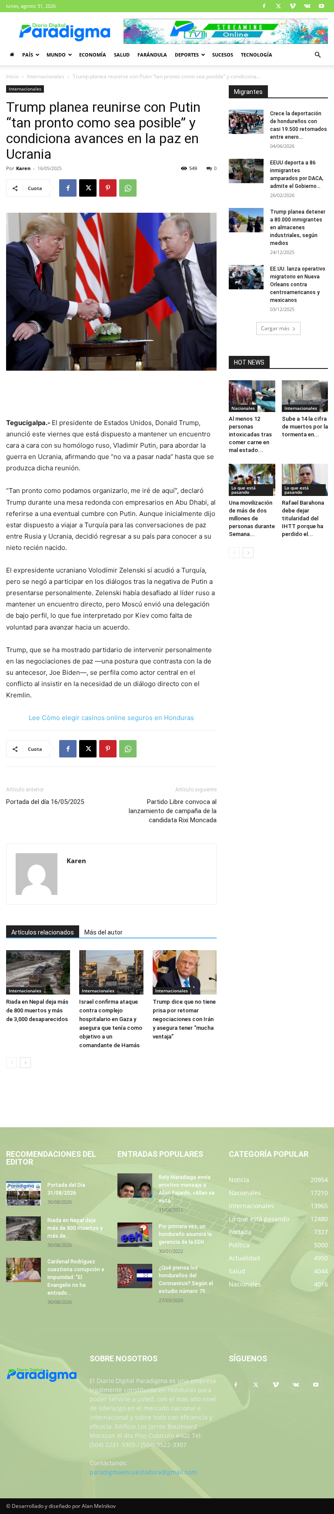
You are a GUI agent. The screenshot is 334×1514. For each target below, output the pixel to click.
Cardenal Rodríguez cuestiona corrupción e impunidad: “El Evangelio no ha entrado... (75, 1277)
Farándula (152, 54)
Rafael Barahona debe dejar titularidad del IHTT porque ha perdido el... (303, 518)
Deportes (187, 54)
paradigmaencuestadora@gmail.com (143, 1472)
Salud (122, 54)
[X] (278, 6)
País (27, 54)
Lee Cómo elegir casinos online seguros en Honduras (111, 717)
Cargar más (275, 328)
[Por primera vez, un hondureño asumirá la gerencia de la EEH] (134, 1235)
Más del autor (103, 932)
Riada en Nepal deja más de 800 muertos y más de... (75, 1228)
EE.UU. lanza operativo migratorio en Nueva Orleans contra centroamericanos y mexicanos (297, 284)
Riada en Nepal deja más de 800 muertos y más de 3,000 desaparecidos (37, 1010)
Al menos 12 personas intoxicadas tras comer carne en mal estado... (250, 434)
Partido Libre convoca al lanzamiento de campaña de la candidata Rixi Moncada (173, 811)
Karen (23, 168)
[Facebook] (264, 6)
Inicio (12, 76)
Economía (92, 54)
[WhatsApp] (128, 188)
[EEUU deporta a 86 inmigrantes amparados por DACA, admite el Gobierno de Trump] (246, 171)
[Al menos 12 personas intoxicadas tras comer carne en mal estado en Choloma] (252, 396)
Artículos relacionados (42, 932)
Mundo (56, 54)
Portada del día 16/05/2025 (45, 802)
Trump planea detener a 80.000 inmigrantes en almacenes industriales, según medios (297, 227)
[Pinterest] (108, 188)
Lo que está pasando (243, 490)
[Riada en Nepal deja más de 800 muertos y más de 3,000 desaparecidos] (38, 972)
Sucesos (222, 54)
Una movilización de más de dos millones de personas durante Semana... (252, 518)
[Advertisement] (111, 395)
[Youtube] (321, 6)
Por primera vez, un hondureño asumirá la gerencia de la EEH (185, 1234)
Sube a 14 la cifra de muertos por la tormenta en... (305, 426)
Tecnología (256, 54)
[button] (317, 55)
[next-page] (25, 1062)
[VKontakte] (307, 6)
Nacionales (243, 408)
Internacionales (45, 76)
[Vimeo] (292, 6)
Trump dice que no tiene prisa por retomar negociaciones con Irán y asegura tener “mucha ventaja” (184, 1019)
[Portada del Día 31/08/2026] (23, 1193)
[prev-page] (11, 1062)
